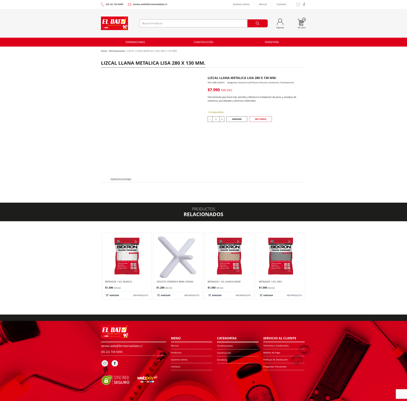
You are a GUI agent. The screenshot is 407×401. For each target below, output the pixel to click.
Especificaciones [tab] (121, 179)
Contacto (281, 4)
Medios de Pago (271, 352)
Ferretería (272, 42)
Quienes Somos (241, 4)
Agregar (237, 119)
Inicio (104, 50)
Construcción (203, 42)
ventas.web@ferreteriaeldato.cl (150, 4)
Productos (176, 352)
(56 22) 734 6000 (114, 4)
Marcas (263, 4)
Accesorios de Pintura (248, 82)
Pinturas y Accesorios (269, 82)
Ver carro (260, 119)
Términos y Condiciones (276, 345)
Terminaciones (135, 42)
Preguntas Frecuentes (274, 366)
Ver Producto (140, 295)
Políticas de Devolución (275, 359)
